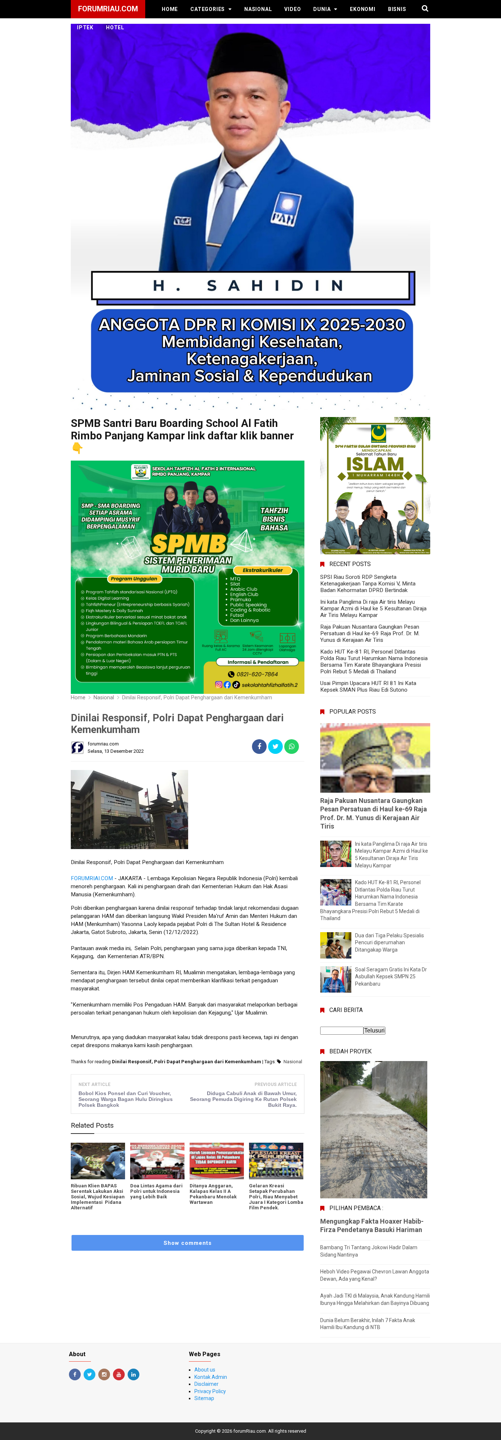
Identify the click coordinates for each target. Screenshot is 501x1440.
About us (204, 1370)
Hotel (115, 27)
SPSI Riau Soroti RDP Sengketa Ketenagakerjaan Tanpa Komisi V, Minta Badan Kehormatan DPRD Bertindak (368, 584)
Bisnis (397, 9)
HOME (170, 9)
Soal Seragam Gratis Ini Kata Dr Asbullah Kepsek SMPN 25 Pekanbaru (391, 977)
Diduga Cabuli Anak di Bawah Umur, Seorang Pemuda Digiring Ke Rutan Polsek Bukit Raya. (243, 1099)
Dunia (321, 9)
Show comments (188, 1243)
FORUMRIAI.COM (92, 878)
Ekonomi (363, 9)
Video (292, 9)
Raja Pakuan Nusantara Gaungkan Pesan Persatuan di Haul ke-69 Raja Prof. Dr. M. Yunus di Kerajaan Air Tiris (370, 633)
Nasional (258, 9)
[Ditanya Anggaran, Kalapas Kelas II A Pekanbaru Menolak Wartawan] (217, 1161)
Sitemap (204, 1398)
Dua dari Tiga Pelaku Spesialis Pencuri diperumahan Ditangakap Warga (389, 943)
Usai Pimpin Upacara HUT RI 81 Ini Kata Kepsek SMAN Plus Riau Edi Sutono (368, 686)
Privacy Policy (210, 1391)
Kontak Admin (210, 1377)
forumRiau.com (249, 1431)
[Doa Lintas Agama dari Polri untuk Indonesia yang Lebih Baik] (157, 1161)
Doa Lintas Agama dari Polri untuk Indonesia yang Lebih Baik (156, 1191)
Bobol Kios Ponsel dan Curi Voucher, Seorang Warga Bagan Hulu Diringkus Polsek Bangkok (125, 1099)
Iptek (85, 27)
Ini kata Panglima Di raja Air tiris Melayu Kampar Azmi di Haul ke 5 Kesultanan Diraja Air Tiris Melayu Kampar (373, 608)
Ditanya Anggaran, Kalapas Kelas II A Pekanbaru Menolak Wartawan (213, 1194)
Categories (207, 9)
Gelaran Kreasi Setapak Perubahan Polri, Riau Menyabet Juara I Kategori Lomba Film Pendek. (276, 1196)
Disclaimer (206, 1384)
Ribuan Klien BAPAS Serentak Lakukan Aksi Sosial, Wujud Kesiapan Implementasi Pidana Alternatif (98, 1196)
